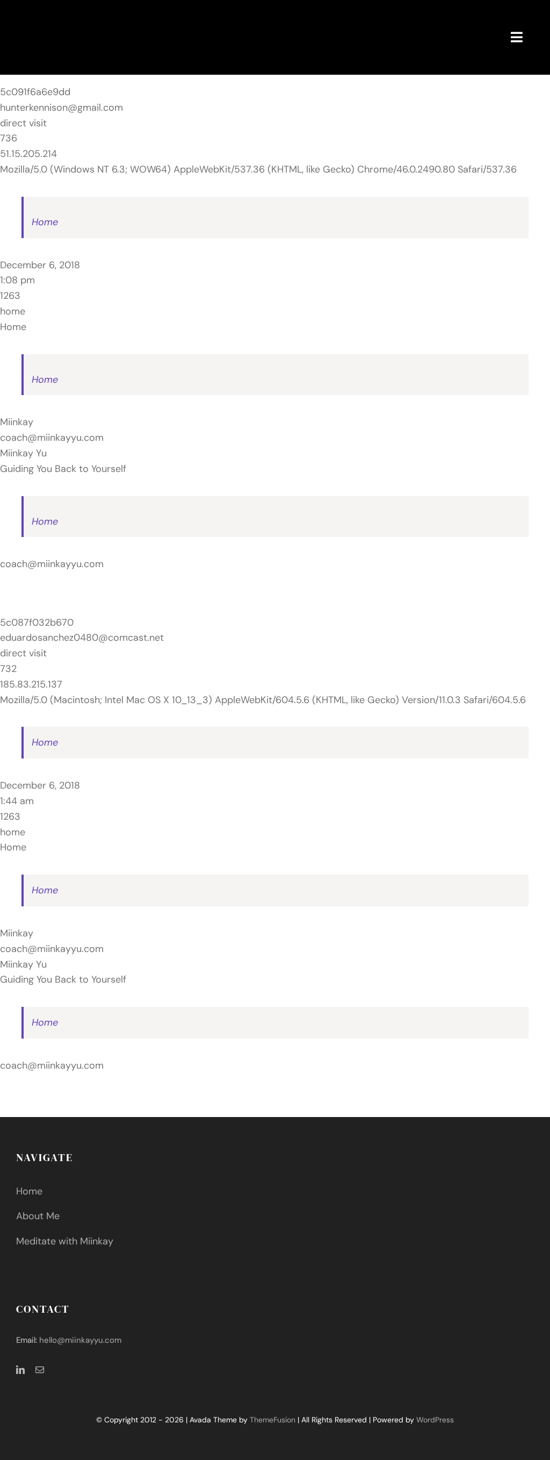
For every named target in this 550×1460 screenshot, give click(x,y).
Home (45, 222)
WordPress (435, 1420)
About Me (38, 1215)
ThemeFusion (272, 1420)
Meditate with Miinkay (64, 1241)
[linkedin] (20, 1369)
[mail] (39, 1369)
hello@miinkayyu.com (80, 1340)
